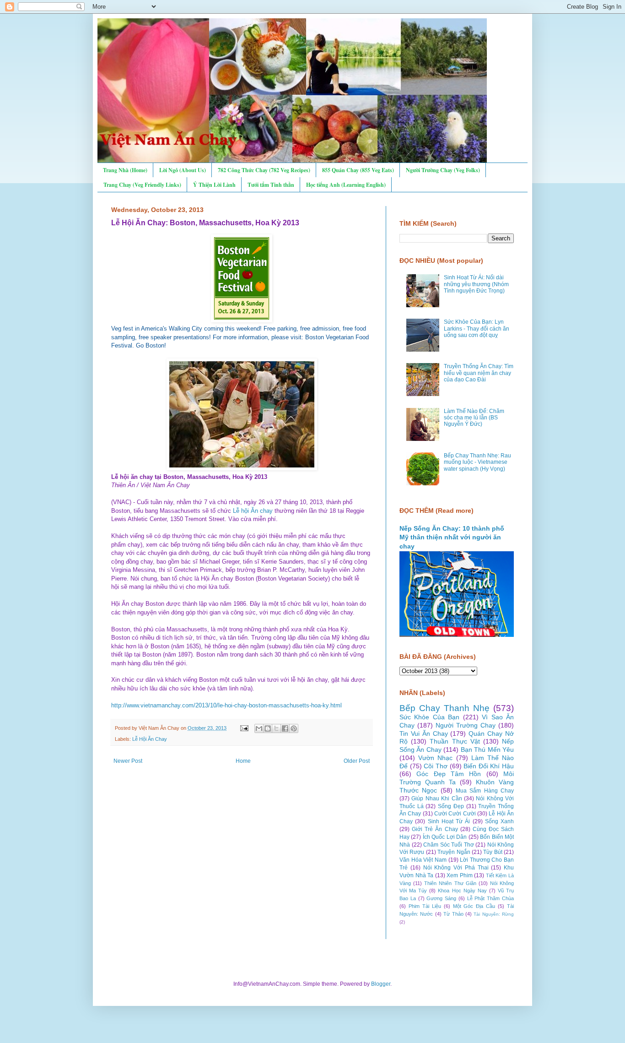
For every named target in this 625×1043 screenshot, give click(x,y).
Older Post (357, 761)
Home (243, 761)
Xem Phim (460, 875)
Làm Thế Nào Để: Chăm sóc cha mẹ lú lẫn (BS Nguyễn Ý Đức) (474, 418)
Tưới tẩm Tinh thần (271, 185)
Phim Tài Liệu (425, 906)
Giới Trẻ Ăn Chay (435, 829)
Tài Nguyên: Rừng (494, 914)
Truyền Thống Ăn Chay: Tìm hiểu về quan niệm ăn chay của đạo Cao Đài (478, 373)
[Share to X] (276, 728)
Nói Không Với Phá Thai (456, 867)
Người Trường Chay (466, 725)
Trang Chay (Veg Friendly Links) (142, 185)
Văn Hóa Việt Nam (423, 860)
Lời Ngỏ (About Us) (182, 170)
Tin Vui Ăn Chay (423, 733)
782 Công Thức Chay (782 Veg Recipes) (264, 170)
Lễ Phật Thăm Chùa (490, 898)
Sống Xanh (499, 821)
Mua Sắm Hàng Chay (485, 791)
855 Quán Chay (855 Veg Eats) (358, 170)
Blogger (380, 984)
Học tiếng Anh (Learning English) (346, 185)
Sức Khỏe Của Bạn (429, 717)
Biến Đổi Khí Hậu (488, 766)
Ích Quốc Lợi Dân (445, 837)
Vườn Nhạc (435, 757)
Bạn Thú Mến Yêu (487, 749)
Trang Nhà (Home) (125, 170)
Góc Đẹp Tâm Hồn (448, 773)
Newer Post (127, 761)
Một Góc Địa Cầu (474, 906)
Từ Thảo (453, 914)
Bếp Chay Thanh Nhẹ (444, 708)
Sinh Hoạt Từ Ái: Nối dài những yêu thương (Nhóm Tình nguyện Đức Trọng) (476, 284)
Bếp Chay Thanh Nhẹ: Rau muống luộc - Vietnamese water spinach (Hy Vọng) (477, 462)
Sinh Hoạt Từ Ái (449, 821)
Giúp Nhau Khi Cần (436, 798)
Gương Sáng (441, 898)
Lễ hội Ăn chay (253, 510)
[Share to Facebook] (285, 728)
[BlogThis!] (267, 728)
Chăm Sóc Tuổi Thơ (448, 845)
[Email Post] (244, 728)
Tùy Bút (492, 852)
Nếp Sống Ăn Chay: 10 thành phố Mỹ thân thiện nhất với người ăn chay (451, 537)
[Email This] (259, 728)
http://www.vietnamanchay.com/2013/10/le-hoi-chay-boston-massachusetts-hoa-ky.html (226, 705)
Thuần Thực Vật (455, 741)
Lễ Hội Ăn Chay (149, 739)
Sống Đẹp (451, 806)
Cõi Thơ (435, 766)
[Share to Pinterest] (293, 728)
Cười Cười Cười (455, 813)
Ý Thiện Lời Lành (214, 185)
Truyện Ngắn (453, 852)
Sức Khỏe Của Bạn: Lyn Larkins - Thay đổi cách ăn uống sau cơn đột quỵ (476, 328)
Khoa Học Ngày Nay (462, 890)
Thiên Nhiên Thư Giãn (450, 883)
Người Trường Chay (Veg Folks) (443, 170)
